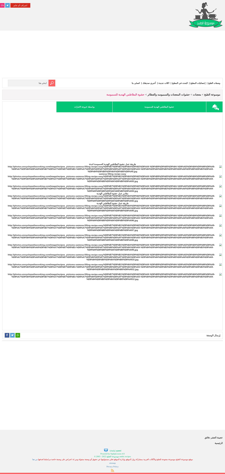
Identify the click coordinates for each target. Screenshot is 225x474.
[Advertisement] (112, 55)
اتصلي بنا (136, 83)
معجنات (197, 94)
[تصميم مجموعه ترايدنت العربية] (112, 450)
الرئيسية (219, 443)
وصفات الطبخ (214, 83)
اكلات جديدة (164, 83)
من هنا (35, 459)
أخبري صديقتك (149, 83)
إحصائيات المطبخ (197, 83)
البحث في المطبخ (180, 83)
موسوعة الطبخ (212, 94)
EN (2, 5)
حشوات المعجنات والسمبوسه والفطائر (169, 94)
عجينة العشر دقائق (214, 437)
